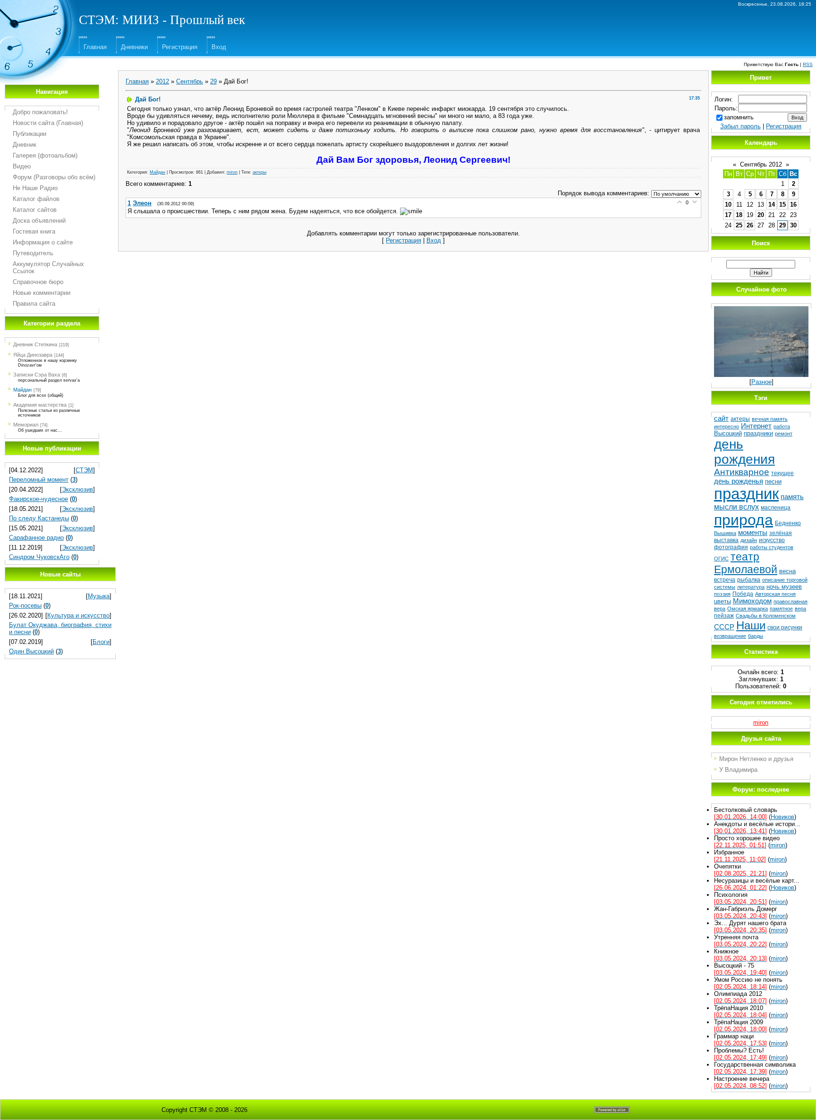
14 (771, 204)
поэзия (722, 594)
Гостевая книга (34, 231)
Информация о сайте (43, 242)
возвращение (730, 636)
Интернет (756, 426)
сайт (721, 418)
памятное (781, 608)
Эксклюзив (77, 489)
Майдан (22, 390)
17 (728, 214)
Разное (761, 381)
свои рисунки (784, 627)
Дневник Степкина (35, 344)
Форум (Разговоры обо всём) (54, 177)
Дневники (134, 46)
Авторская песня (775, 594)
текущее (782, 473)
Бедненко (788, 523)
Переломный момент (38, 479)
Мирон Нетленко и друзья (756, 758)
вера (800, 608)
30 (793, 225)
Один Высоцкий (31, 651)
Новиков (782, 816)
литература (751, 587)
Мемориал (25, 424)
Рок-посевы (25, 605)
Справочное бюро (38, 281)
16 (793, 204)
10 (728, 204)
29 (213, 81)
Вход (219, 46)
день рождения (744, 452)
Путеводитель (33, 253)
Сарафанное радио (36, 537)
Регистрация (179, 46)
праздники (758, 433)
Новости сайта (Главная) (48, 122)
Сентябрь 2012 (761, 164)
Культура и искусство (78, 615)
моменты (752, 532)
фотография (731, 547)
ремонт (783, 433)
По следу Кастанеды (39, 518)
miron (232, 172)
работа (782, 426)
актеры (259, 172)
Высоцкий (728, 433)
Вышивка (725, 533)
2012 (162, 81)
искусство (772, 540)
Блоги (101, 641)
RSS (808, 64)
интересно (726, 426)
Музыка (99, 596)
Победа (742, 594)
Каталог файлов (36, 198)
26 (750, 225)
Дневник (24, 144)
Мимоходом (752, 601)
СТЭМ (84, 470)
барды (755, 636)
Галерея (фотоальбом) (45, 155)
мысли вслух (736, 507)
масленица (775, 507)
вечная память (770, 419)
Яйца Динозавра (32, 355)
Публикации (29, 133)
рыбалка (748, 580)
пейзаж (724, 615)
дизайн (748, 540)
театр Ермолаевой (745, 563)
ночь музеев (784, 586)
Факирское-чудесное (38, 498)
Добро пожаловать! (40, 112)
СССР (724, 627)
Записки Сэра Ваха (36, 374)
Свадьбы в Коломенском (766, 616)
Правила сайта (34, 303)
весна (787, 571)
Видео (22, 166)
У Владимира (738, 769)
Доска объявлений (39, 220)
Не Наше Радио (35, 188)
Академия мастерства (40, 405)
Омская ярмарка (747, 608)
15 (782, 204)
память (792, 497)
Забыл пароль (740, 126)
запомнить (739, 117)
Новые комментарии (41, 292)
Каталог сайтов (35, 209)
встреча (724, 580)
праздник (746, 493)
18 (739, 214)
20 (760, 214)
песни (773, 481)
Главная (95, 46)
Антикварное (741, 472)
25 (739, 225)
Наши (750, 625)
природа (743, 519)
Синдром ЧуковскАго (39, 556)
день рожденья (738, 481)
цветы (722, 601)
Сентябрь (189, 81)
